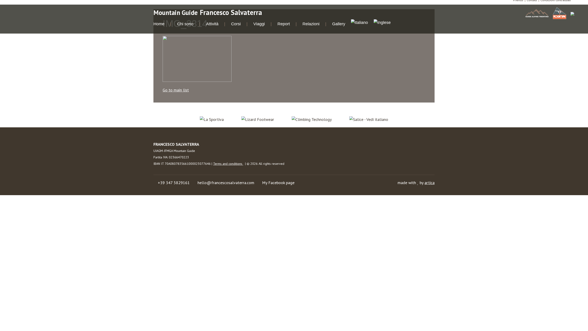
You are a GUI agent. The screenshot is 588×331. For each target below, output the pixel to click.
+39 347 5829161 (174, 182)
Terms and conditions (228, 164)
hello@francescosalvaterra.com (226, 182)
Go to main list (176, 90)
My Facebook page (278, 182)
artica (429, 182)
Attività (212, 24)
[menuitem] (359, 23)
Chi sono (185, 24)
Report (283, 24)
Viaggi (259, 24)
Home (158, 24)
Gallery (338, 24)
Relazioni (310, 24)
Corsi (236, 24)
